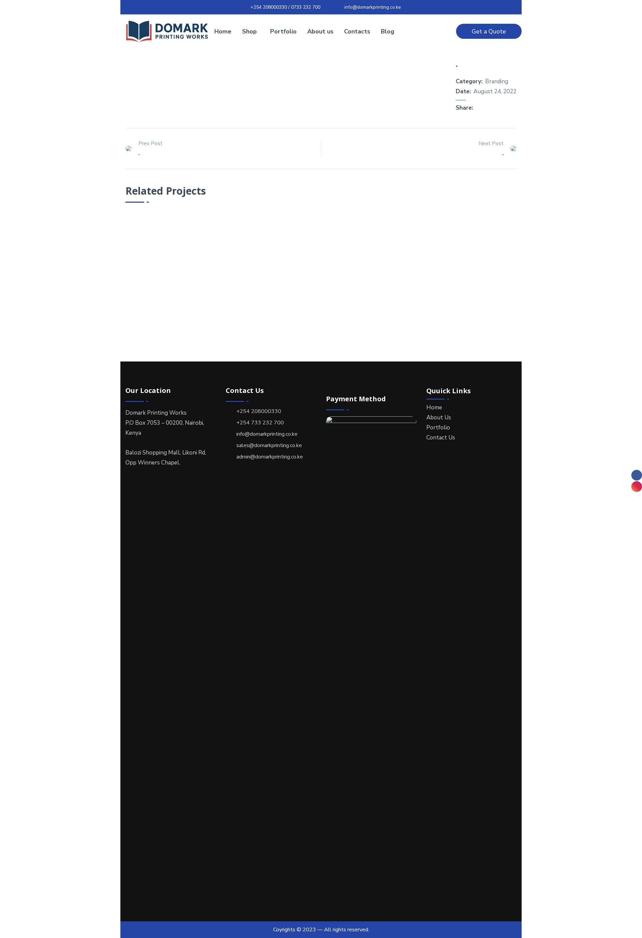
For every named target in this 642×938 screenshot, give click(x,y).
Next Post (491, 143)
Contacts (357, 31)
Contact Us (440, 437)
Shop (249, 31)
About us (320, 31)
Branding (496, 81)
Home (222, 31)
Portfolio (283, 31)
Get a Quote (489, 31)
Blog (387, 31)
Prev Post (150, 143)
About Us (438, 417)
